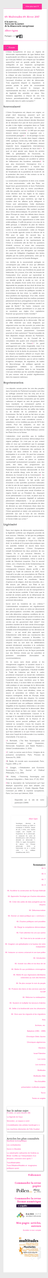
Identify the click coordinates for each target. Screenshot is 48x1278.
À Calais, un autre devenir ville (18, 1113)
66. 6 (44, 874)
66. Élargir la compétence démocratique (30, 927)
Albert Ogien (11, 30)
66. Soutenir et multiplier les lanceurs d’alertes (28, 1003)
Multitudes (42, 1070)
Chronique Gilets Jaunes (36, 1036)
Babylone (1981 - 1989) (36, 1031)
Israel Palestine (40, 1053)
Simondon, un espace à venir (18, 1121)
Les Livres (42, 1059)
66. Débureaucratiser (37, 910)
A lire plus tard (31, 6)
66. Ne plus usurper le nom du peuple (31, 983)
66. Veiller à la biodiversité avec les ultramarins (27, 1008)
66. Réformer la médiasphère (34, 997)
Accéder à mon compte (32, 1230)
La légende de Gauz (15, 1117)
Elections (42, 1048)
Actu (44, 1020)
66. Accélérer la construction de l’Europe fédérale (26, 891)
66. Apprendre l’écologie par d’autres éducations (27, 896)
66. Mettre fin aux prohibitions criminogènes (28, 969)
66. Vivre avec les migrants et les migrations (28, 1014)
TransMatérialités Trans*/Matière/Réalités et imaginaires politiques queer (22, 1165)
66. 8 (44, 885)
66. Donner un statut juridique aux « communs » (27, 916)
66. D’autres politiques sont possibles (31, 921)
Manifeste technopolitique (17, 1141)
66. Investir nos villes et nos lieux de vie (30, 964)
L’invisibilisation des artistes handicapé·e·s (23, 1125)
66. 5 (44, 868)
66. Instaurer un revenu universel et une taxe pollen (25, 952)
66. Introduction (39, 958)
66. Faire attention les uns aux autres (31, 933)
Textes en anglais (39, 1098)
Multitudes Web (39, 1076)
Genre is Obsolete (14, 1149)
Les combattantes (14, 1145)
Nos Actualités (40, 1081)
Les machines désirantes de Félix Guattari (23, 1129)
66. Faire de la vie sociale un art (33, 938)
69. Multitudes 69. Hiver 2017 (22, 16)
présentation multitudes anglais (33, 1087)
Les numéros (40, 1065)
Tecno (43, 1093)
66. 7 (44, 879)
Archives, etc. (40, 1025)
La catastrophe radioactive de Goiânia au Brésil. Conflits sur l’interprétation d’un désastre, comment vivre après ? (23, 1156)
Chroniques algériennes (36, 1042)
